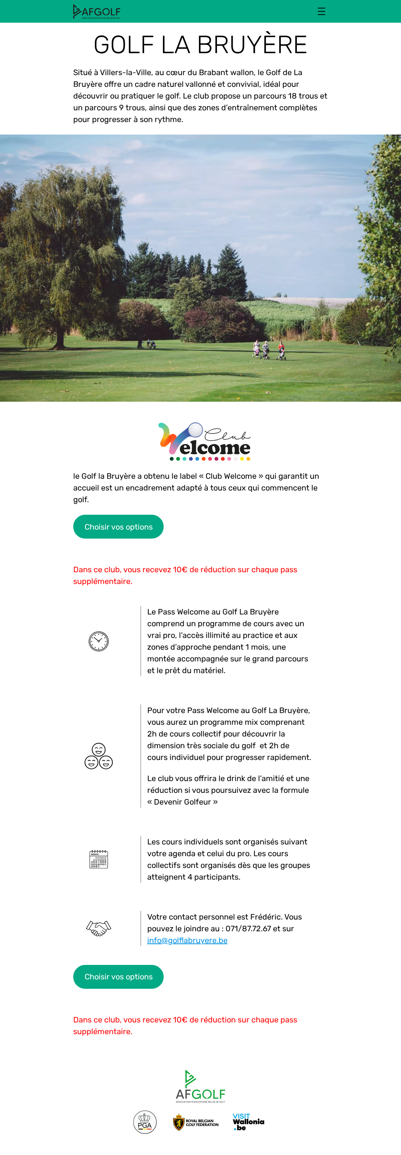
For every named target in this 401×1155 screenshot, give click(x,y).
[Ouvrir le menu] (321, 11)
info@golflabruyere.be (187, 940)
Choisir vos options (119, 527)
